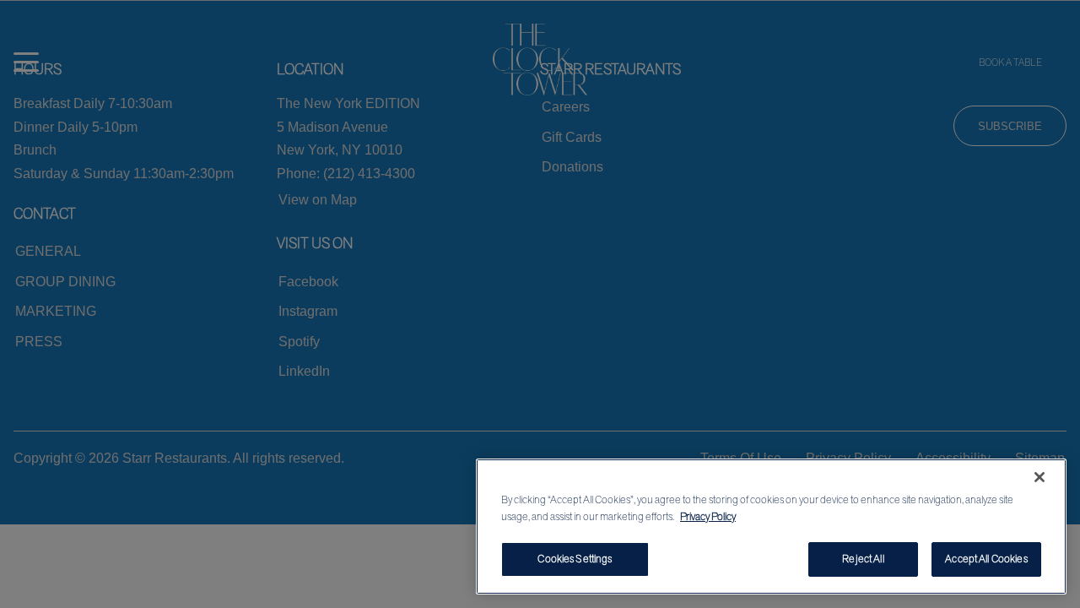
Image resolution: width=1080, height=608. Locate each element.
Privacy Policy (708, 516)
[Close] (1039, 477)
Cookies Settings (574, 559)
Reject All (862, 559)
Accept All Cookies (986, 559)
